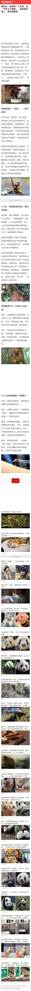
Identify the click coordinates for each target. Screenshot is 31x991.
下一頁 (15, 480)
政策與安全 (9, 988)
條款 (13, 988)
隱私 (16, 988)
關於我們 (3, 988)
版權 (19, 988)
